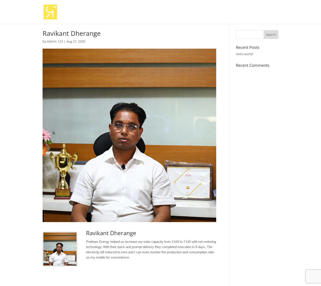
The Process (226, 12)
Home (161, 12)
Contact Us (269, 12)
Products (199, 12)
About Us (179, 12)
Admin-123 (55, 41)
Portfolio (248, 12)
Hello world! (244, 54)
